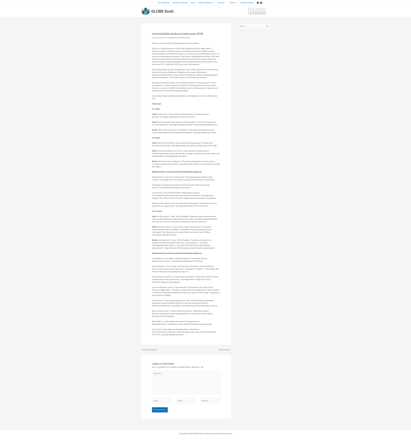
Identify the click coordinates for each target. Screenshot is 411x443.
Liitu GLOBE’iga (163, 3)
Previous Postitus (149, 350)
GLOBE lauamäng (246, 3)
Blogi (193, 3)
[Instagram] (261, 3)
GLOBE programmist (180, 3)
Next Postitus (225, 350)
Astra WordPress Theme (223, 434)
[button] (213, 2)
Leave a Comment (159, 38)
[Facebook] (258, 3)
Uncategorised (172, 38)
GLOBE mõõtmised (205, 3)
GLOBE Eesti (162, 11)
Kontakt (232, 3)
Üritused (220, 3)
